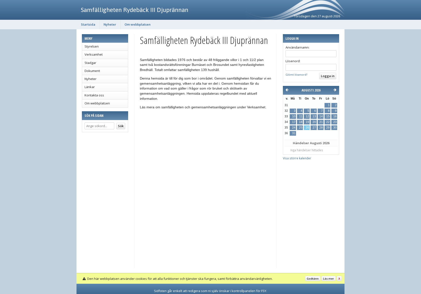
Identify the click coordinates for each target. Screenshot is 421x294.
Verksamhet (94, 54)
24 (294, 127)
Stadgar (90, 63)
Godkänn (313, 278)
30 (335, 127)
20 (314, 122)
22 (328, 122)
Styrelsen (92, 46)
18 (300, 122)
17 (294, 122)
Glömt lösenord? (296, 74)
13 (314, 116)
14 (321, 116)
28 (321, 127)
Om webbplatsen (137, 24)
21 (321, 122)
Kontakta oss (94, 95)
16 (335, 116)
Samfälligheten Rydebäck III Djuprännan (134, 9)
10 (294, 116)
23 (335, 122)
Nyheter (110, 24)
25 (300, 127)
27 (314, 127)
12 (307, 116)
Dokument (92, 71)
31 (294, 133)
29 (328, 127)
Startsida (88, 24)
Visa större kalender (297, 158)
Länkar (90, 87)
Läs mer (328, 278)
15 (328, 116)
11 (300, 116)
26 (307, 127)
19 (307, 122)
